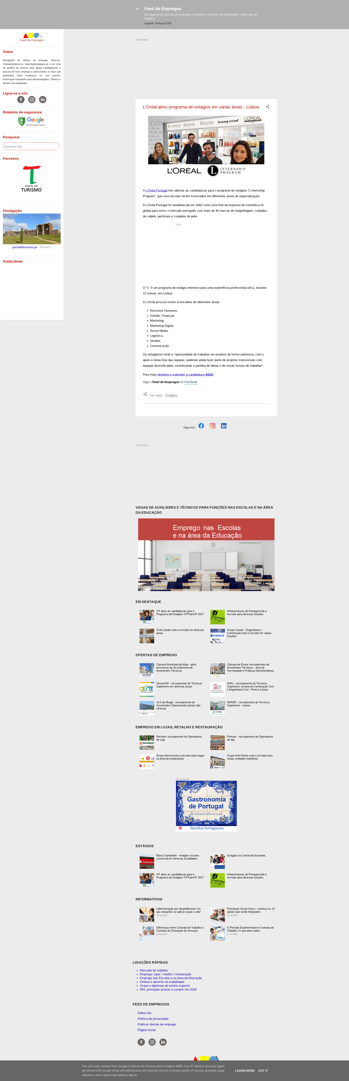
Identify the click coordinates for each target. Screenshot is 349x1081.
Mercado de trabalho (154, 970)
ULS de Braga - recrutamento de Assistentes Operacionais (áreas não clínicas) (178, 705)
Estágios (171, 395)
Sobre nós (144, 1013)
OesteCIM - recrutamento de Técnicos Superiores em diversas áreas (179, 685)
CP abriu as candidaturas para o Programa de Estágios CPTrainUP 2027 (180, 612)
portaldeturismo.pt (25, 247)
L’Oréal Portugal (156, 190)
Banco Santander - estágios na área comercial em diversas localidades (177, 857)
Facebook (191, 382)
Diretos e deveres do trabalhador (162, 982)
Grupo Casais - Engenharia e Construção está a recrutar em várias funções (249, 633)
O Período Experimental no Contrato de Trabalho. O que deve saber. (250, 929)
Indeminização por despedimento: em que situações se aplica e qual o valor (178, 910)
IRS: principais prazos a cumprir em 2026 (168, 989)
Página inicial (147, 1030)
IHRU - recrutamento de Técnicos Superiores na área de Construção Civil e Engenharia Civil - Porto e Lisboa (250, 686)
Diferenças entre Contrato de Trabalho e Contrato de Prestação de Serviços (180, 929)
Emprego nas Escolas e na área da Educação (171, 978)
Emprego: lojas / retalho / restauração (165, 974)
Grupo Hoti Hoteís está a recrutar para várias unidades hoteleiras (249, 757)
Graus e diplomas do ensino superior (165, 985)
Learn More (245, 1070)
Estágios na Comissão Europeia (246, 855)
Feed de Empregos (162, 8)
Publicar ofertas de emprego (157, 1024)
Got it (263, 1070)
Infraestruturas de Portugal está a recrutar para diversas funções (246, 612)
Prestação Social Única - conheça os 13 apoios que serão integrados (251, 910)
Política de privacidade (153, 1018)
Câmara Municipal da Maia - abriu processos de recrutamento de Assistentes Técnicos (176, 667)
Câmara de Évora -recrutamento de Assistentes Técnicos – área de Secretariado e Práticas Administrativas (250, 667)
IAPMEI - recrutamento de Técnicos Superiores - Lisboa (248, 704)
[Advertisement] (206, 66)
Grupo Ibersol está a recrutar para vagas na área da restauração (180, 757)
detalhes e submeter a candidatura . (186, 374)
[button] (267, 107)
